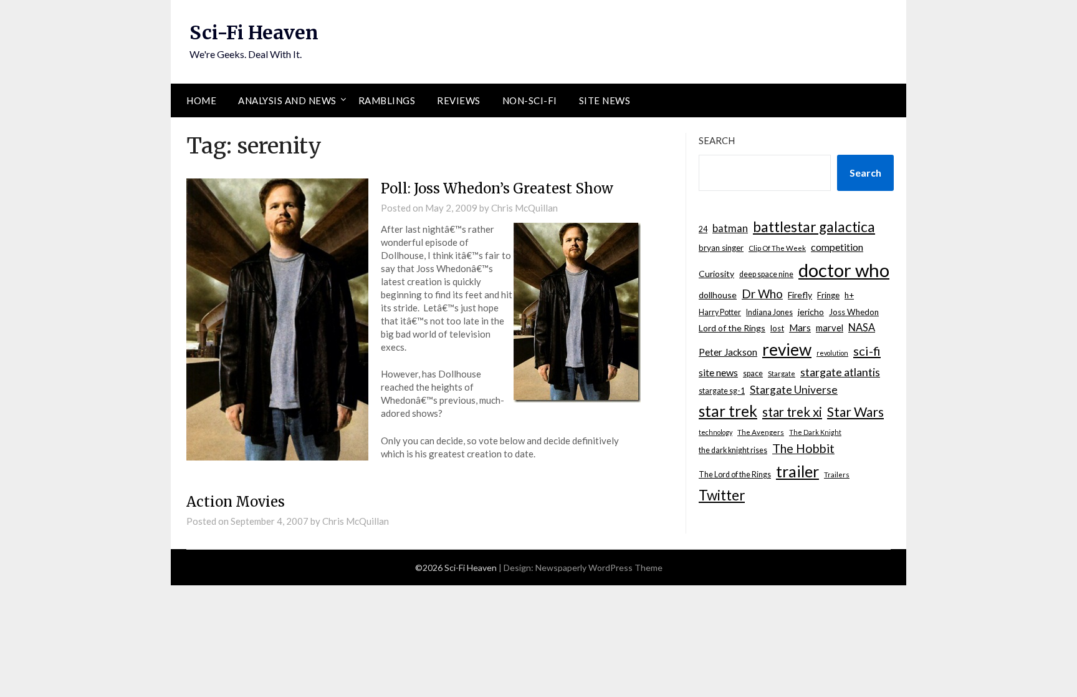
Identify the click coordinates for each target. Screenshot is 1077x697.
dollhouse (718, 295)
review (786, 349)
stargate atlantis (840, 372)
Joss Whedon (854, 312)
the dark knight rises (733, 450)
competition (837, 247)
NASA (861, 327)
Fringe (828, 295)
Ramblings (387, 100)
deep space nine (766, 274)
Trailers (837, 474)
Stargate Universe (794, 389)
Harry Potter (720, 312)
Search (717, 140)
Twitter (722, 495)
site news (718, 372)
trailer (797, 471)
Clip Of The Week (777, 248)
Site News (605, 100)
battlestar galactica (814, 226)
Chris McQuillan (524, 207)
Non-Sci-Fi (529, 100)
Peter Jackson (728, 352)
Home (201, 100)
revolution (832, 353)
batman (730, 228)
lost (777, 328)
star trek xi (792, 411)
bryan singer (721, 248)
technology (715, 432)
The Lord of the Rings (735, 474)
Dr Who (762, 293)
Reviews (459, 100)
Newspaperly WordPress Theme (599, 567)
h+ (849, 295)
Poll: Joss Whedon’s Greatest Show (497, 188)
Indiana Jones (769, 312)
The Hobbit (803, 448)
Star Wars (855, 411)
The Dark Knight (815, 432)
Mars (800, 327)
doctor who (843, 270)
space (753, 373)
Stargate (781, 373)
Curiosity (716, 273)
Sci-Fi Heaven (253, 32)
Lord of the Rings (732, 328)
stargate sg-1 (722, 391)
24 (703, 229)
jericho (811, 311)
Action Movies (235, 501)
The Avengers (760, 432)
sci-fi (867, 350)
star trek (728, 411)
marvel (829, 327)
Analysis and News (287, 100)
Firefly (800, 295)
